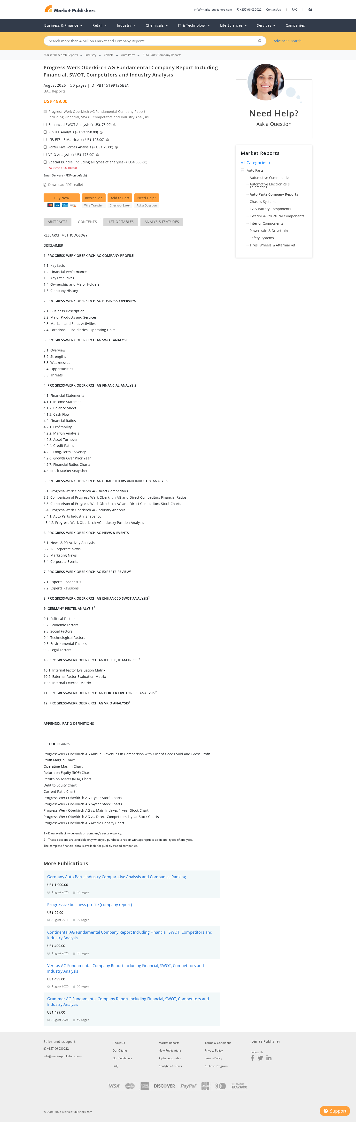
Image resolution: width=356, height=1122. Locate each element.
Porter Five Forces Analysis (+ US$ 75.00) (81, 147)
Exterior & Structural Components (277, 216)
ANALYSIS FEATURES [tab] (162, 221)
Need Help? (146, 198)
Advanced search (288, 40)
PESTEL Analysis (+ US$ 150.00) (73, 132)
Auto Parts (255, 170)
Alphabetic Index (170, 1058)
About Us (119, 1043)
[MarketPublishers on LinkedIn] (268, 1058)
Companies (295, 25)
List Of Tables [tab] (121, 221)
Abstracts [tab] (57, 221)
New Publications (170, 1050)
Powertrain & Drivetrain (269, 230)
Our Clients (120, 1050)
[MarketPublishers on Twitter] (260, 1058)
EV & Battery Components (270, 208)
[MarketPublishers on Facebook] (252, 1058)
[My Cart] (310, 9)
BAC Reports (55, 91)
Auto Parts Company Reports (274, 194)
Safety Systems (262, 238)
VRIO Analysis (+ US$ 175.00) (71, 154)
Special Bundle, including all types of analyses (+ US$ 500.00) (97, 165)
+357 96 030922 (250, 10)
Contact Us (273, 10)
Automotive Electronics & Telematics (270, 185)
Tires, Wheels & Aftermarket (272, 245)
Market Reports (169, 1043)
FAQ (294, 10)
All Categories (255, 162)
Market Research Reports (61, 54)
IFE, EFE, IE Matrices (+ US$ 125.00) (76, 139)
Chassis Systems (263, 201)
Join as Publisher (265, 1041)
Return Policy (213, 1058)
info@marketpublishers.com (213, 10)
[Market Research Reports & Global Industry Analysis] (70, 9)
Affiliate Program (216, 1066)
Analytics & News (170, 1066)
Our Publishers (122, 1058)
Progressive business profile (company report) (89, 904)
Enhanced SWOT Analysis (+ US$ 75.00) (80, 124)
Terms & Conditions (218, 1043)
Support (337, 1111)
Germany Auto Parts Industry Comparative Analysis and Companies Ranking (116, 876)
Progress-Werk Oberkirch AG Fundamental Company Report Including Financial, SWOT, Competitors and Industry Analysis (98, 114)
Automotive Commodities (270, 177)
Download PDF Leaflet (65, 184)
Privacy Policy (214, 1050)
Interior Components (266, 223)
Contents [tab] (87, 221)
